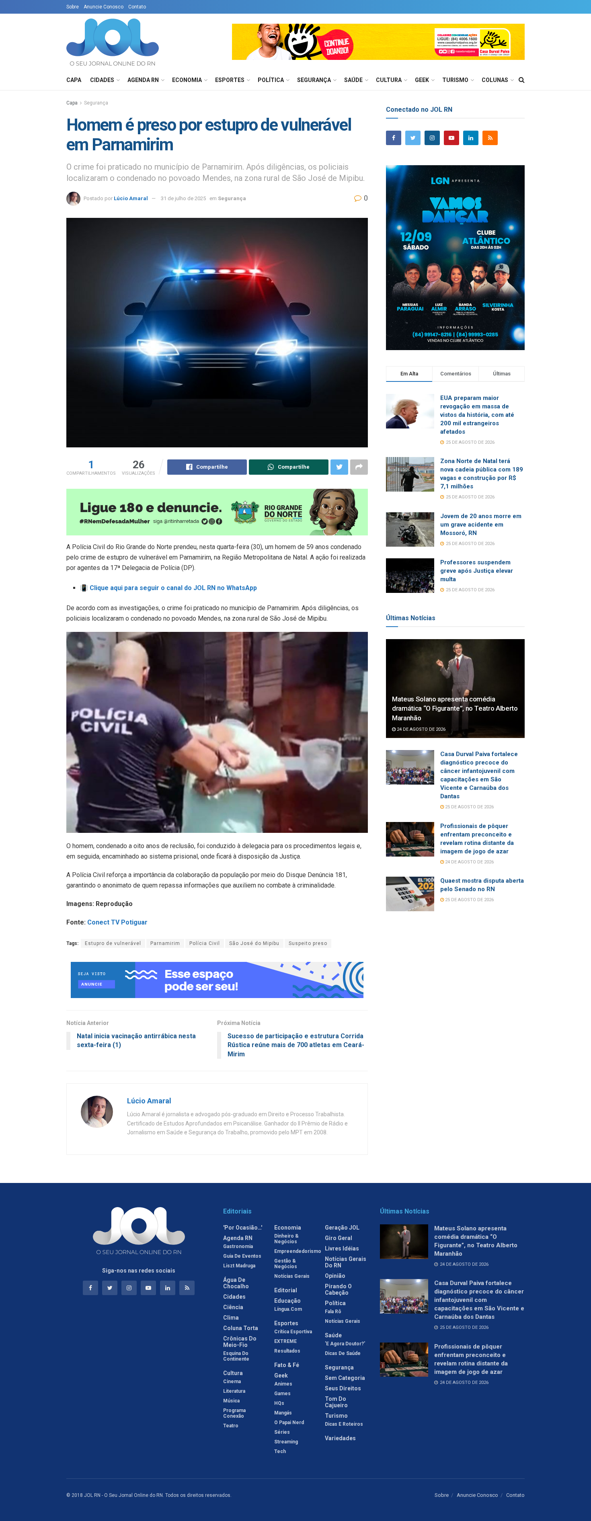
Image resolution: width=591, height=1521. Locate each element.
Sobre (72, 7)
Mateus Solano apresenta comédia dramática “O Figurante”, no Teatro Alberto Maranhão (455, 708)
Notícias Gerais (292, 1276)
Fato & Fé (286, 1365)
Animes (283, 1384)
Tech (280, 1451)
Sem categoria (345, 1378)
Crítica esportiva (293, 1331)
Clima (231, 1317)
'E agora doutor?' (345, 1344)
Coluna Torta (240, 1328)
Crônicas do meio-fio (240, 1341)
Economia (187, 80)
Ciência (233, 1307)
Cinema (232, 1381)
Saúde (353, 80)
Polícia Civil (204, 943)
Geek (422, 80)
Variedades (340, 1438)
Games (282, 1393)
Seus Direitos (343, 1388)
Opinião (335, 1276)
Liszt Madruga (239, 1266)
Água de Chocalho (236, 1283)
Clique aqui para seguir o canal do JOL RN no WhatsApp (173, 588)
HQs (279, 1403)
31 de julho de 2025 (183, 198)
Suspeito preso (308, 943)
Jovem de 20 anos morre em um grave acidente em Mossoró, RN (480, 524)
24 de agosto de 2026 (420, 729)
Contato (137, 7)
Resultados (287, 1351)
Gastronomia (238, 1246)
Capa (73, 80)
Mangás (283, 1413)
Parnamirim (165, 943)
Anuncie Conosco (103, 7)
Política (271, 80)
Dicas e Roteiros (344, 1424)
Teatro (230, 1426)
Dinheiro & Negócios (286, 1238)
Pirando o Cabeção (338, 1289)
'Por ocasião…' (242, 1227)
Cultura (389, 80)
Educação (287, 1301)
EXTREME (285, 1341)
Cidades (102, 80)
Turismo (455, 80)
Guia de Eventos (242, 1256)
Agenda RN (143, 80)
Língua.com (288, 1309)
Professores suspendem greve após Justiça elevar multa (476, 571)
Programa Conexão (234, 1413)
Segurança (314, 80)
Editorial (285, 1290)
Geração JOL (342, 1227)
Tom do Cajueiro (336, 1402)
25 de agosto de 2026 (469, 807)
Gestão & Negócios (285, 1263)
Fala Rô (333, 1311)
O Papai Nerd (289, 1422)
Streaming (286, 1442)
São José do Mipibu (254, 943)
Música (231, 1401)
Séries (282, 1432)
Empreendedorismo (297, 1251)
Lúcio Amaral (131, 198)
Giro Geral (338, 1238)
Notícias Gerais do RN (345, 1262)
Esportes (229, 80)
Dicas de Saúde (343, 1353)
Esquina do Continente (236, 1356)
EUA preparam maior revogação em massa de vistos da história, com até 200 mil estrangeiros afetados (477, 414)
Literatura (234, 1391)
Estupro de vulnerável (113, 943)
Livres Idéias (342, 1248)
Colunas (495, 80)
